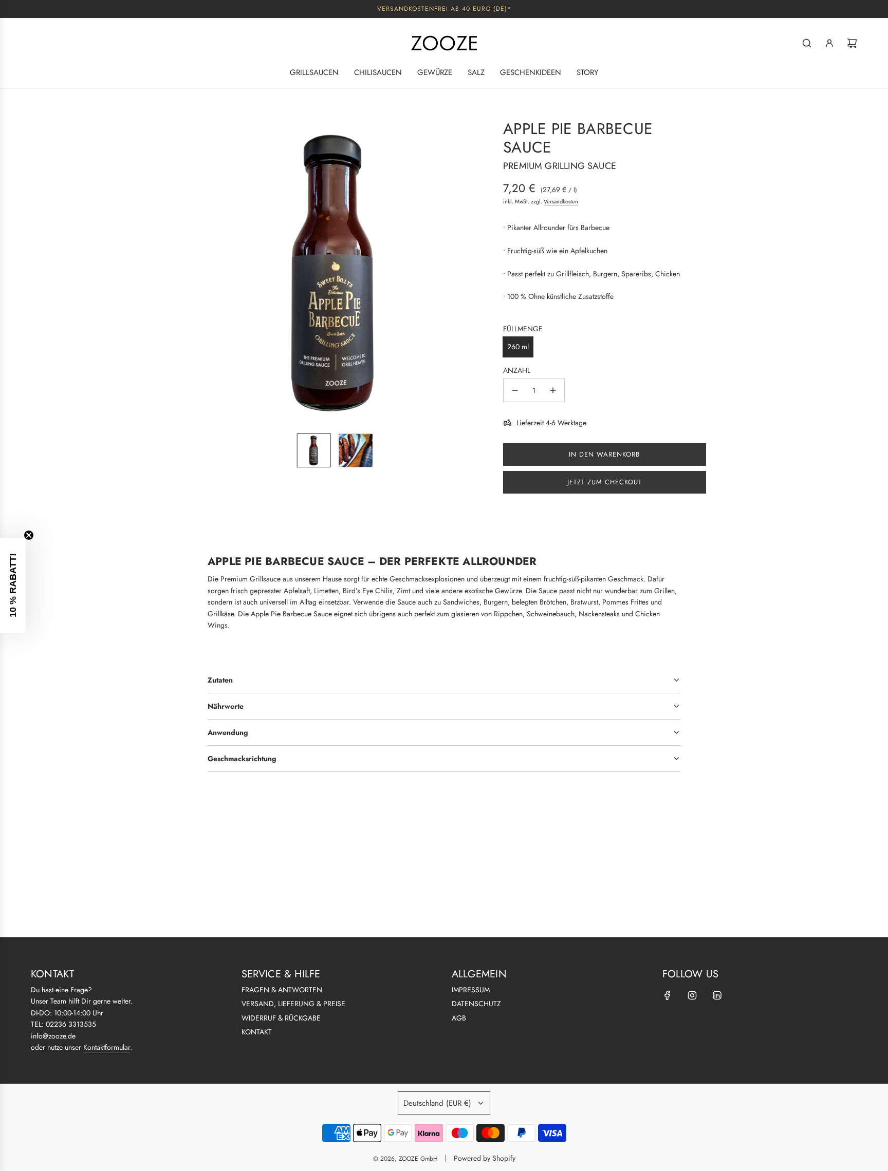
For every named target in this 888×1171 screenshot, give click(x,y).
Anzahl (516, 370)
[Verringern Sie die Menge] (515, 390)
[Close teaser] (29, 535)
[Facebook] (667, 995)
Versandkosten (561, 201)
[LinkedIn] (717, 995)
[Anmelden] (829, 43)
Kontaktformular (106, 1047)
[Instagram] (692, 995)
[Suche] (806, 43)
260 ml (518, 347)
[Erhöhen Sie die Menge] (553, 390)
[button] (195, 272)
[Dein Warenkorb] (852, 43)
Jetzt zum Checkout (604, 482)
